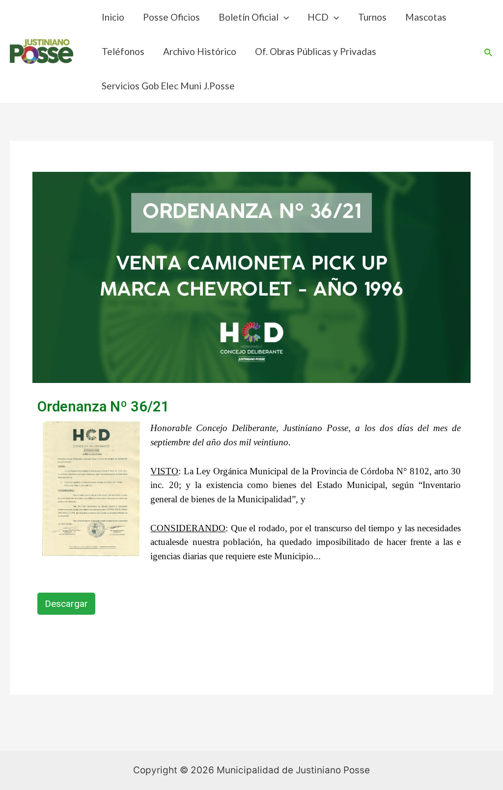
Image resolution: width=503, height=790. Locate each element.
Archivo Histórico (199, 51)
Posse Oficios (171, 17)
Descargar (66, 603)
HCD (318, 17)
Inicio (113, 17)
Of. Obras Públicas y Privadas (315, 51)
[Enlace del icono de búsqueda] (488, 51)
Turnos (372, 17)
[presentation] (284, 17)
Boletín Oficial (249, 17)
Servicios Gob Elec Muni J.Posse (168, 85)
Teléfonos (123, 51)
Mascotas (426, 17)
